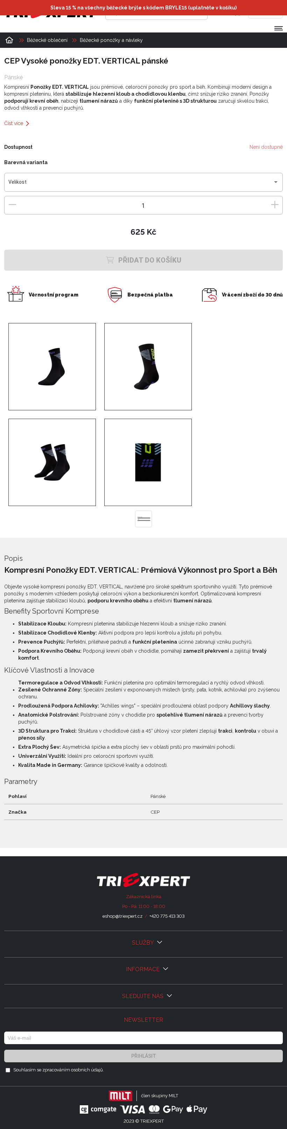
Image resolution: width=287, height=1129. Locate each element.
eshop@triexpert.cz (122, 916)
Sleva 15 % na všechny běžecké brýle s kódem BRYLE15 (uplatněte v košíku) (143, 7)
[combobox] (143, 185)
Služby (143, 942)
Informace (143, 969)
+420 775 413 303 (166, 916)
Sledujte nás (143, 996)
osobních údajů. (87, 1069)
